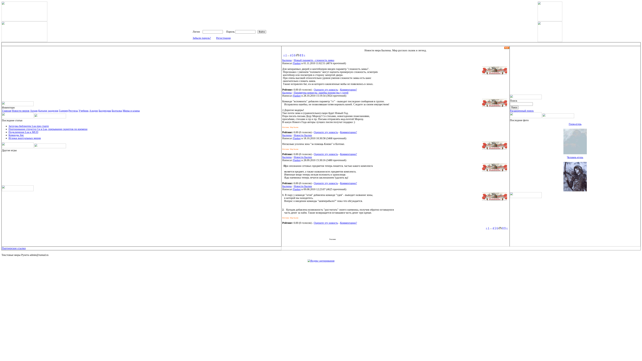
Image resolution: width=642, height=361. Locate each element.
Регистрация (223, 38)
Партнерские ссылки (14, 248)
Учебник (84, 110)
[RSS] (506, 48)
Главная (6, 110)
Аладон (93, 110)
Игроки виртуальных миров (25, 138)
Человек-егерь (575, 157)
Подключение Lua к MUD (23, 132)
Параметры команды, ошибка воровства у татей (321, 92)
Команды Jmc (16, 135)
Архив (34, 110)
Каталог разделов (48, 110)
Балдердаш (105, 110)
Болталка (117, 110)
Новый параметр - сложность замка (314, 60)
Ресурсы (73, 110)
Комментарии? (348, 89)
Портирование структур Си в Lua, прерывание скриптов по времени (48, 129)
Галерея (63, 110)
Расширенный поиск (522, 110)
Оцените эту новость (326, 89)
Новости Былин (303, 135)
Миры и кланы (131, 110)
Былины (287, 60)
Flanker (297, 63)
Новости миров (20, 110)
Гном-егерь (575, 124)
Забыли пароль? (202, 38)
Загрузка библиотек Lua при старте (29, 126)
